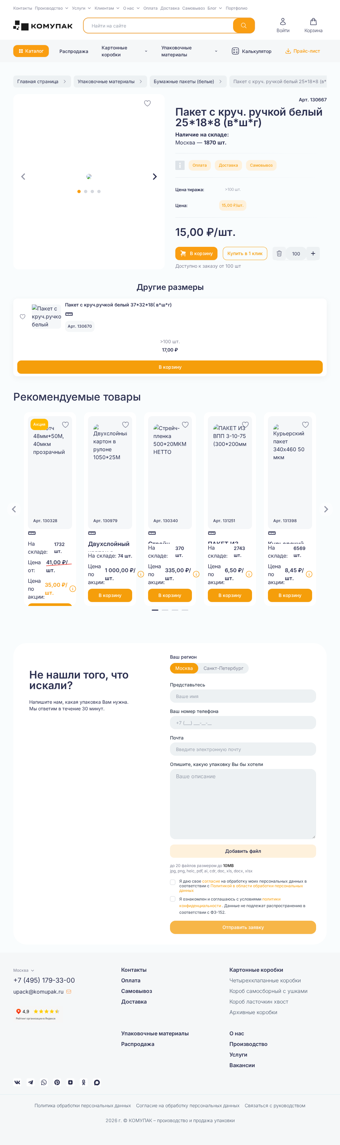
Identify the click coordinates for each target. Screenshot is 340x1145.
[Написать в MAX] (97, 1082)
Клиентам (104, 8)
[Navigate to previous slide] (23, 176)
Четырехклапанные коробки (265, 980)
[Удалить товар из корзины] (279, 253)
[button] (52, 8)
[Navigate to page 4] (185, 610)
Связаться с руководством (275, 1105)
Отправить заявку (243, 927)
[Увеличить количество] (313, 253)
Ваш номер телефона (194, 711)
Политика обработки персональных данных (83, 1105)
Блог (212, 8)
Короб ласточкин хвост (258, 1001)
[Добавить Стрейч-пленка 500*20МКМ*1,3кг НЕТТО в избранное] (185, 424)
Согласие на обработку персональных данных (187, 1105)
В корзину (201, 253)
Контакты (22, 8)
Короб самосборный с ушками (268, 991)
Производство (49, 8)
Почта (177, 737)
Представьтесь (187, 684)
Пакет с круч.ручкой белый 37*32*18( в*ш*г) (118, 304)
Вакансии (242, 1065)
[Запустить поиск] (243, 25)
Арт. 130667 (313, 99)
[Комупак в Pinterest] (57, 1082)
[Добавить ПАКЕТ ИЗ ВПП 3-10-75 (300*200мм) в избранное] (245, 424)
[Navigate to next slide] (154, 176)
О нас (128, 8)
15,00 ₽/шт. (233, 205)
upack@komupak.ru (38, 991)
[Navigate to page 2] (165, 610)
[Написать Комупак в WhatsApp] (44, 1082)
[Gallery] (89, 176)
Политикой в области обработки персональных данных (241, 888)
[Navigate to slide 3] (92, 191)
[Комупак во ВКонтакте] (17, 1082)
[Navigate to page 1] (155, 610)
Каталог (34, 51)
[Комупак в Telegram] (31, 1082)
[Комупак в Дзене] (70, 1082)
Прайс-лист (307, 51)
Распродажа (73, 51)
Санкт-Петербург (223, 668)
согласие (211, 881)
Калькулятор (257, 51)
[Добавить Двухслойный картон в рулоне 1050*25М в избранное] (125, 424)
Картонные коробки (114, 51)
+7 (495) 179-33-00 (44, 980)
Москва (184, 668)
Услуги (78, 8)
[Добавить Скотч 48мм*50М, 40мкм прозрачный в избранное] (65, 424)
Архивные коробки (253, 1012)
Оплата (150, 8)
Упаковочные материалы (176, 51)
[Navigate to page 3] (175, 610)
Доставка (170, 8)
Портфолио (236, 8)
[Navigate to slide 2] (85, 191)
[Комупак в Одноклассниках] (84, 1082)
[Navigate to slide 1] (79, 191)
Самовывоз (193, 8)
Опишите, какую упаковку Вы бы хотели (216, 764)
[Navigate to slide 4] (99, 191)
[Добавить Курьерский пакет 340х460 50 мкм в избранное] (305, 424)
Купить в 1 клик (245, 253)
